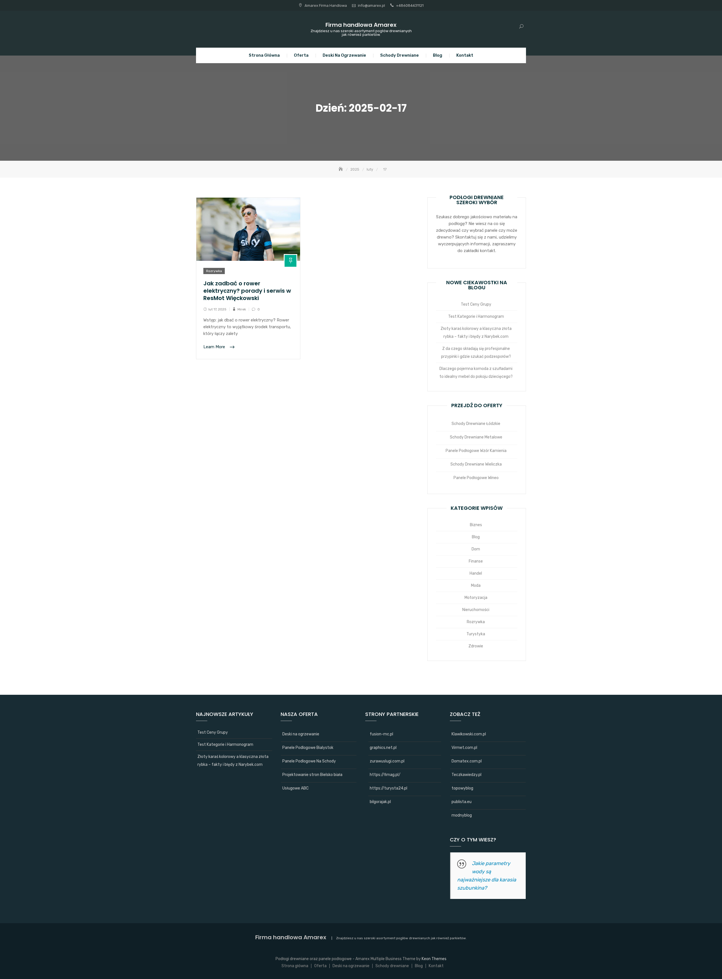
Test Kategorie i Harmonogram (476, 316)
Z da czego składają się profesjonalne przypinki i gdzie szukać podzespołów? (476, 352)
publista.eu (462, 801)
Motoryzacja (476, 597)
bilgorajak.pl (380, 801)
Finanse (476, 561)
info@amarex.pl (371, 5)
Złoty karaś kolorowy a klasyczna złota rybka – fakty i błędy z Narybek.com (476, 332)
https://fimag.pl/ (385, 774)
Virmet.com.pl (464, 747)
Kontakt (464, 55)
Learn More (214, 347)
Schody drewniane (399, 55)
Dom (476, 549)
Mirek (241, 309)
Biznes (476, 524)
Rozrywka (214, 271)
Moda (476, 585)
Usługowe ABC (295, 788)
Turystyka (475, 634)
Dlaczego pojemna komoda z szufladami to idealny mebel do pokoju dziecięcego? (476, 372)
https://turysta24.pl (388, 788)
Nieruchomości (475, 609)
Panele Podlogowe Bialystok (307, 747)
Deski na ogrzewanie (344, 55)
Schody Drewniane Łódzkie (476, 423)
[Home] (341, 169)
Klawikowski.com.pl (469, 734)
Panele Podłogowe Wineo (476, 477)
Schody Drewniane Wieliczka (476, 464)
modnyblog (462, 815)
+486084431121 (410, 5)
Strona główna (264, 55)
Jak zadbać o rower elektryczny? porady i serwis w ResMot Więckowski (247, 290)
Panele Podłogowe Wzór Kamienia (476, 450)
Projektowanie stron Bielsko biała (312, 774)
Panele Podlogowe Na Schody (309, 761)
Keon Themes (434, 958)
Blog (437, 55)
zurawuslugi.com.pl (387, 761)
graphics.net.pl (383, 747)
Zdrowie (475, 646)
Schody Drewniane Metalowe (476, 437)
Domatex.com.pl (467, 761)
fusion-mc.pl (381, 734)
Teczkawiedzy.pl (466, 774)
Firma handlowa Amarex (361, 25)
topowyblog (462, 788)
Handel (476, 573)
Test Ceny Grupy (476, 304)
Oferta (301, 55)
